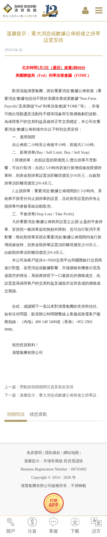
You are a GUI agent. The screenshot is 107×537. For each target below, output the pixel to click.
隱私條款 (52, 453)
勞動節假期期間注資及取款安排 (47, 387)
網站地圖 (71, 453)
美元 (81, 176)
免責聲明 (34, 453)
